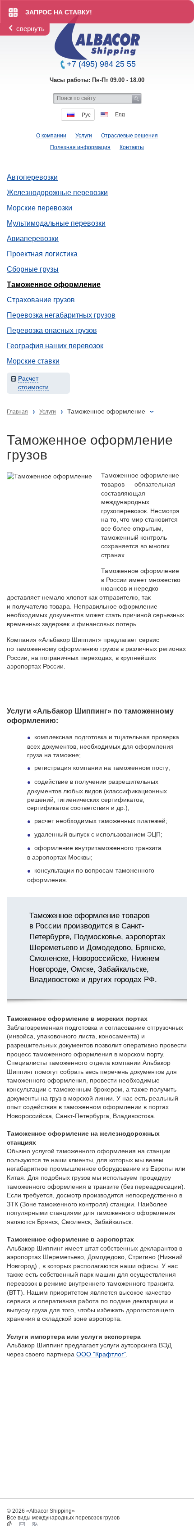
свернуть (30, 28)
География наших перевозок (55, 346)
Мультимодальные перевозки (56, 223)
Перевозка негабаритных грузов (61, 315)
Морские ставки (33, 361)
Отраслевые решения (129, 135)
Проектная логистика (42, 254)
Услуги (83, 135)
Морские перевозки (39, 208)
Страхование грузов (41, 300)
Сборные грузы (33, 269)
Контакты (132, 147)
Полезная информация (80, 147)
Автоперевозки (32, 177)
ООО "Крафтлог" (101, 1354)
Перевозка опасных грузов (52, 330)
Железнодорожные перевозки (57, 192)
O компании (51, 135)
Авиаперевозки (33, 238)
